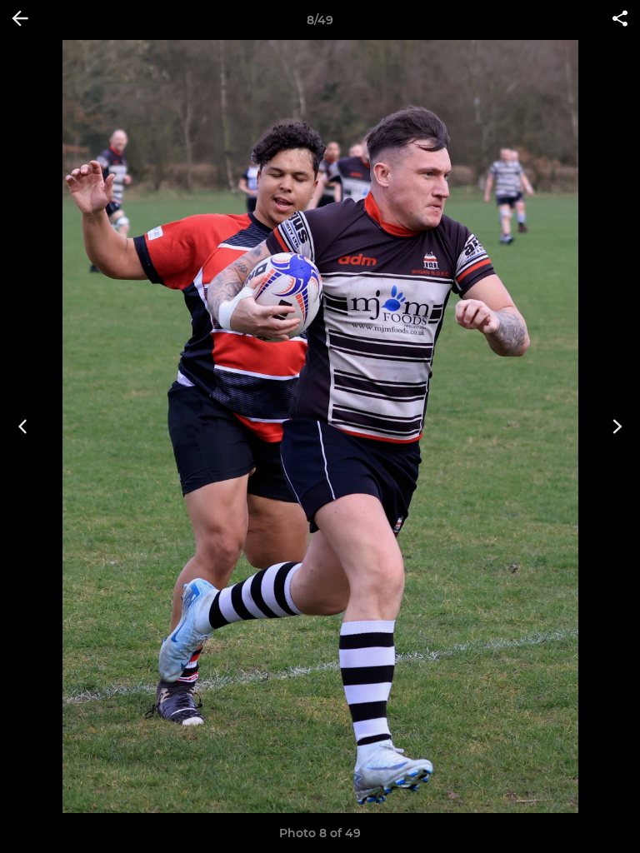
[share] (620, 20)
